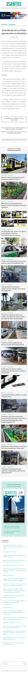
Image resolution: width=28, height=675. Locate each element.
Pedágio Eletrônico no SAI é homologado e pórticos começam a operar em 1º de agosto (14, 633)
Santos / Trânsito (7, 175)
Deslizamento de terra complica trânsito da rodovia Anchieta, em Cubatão (14, 128)
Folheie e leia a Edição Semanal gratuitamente (12, 527)
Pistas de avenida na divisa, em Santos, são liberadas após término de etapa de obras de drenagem (13, 316)
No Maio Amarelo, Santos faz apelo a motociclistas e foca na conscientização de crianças (14, 233)
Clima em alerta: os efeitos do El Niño (13, 565)
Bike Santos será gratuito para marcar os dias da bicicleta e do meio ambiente (13, 205)
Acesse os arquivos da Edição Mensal (11, 532)
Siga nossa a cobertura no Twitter (14, 119)
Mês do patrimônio (8, 575)
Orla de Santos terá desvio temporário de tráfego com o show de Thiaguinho (13, 288)
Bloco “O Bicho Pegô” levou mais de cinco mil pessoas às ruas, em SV (14, 132)
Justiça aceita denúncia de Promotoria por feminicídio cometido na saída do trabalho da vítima (14, 570)
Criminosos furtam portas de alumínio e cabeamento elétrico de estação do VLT (13, 470)
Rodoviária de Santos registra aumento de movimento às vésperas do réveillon (13, 371)
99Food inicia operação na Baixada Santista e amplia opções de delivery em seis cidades (14, 612)
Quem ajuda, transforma (9, 552)
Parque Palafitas (7, 607)
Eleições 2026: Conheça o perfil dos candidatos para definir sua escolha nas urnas (14, 547)
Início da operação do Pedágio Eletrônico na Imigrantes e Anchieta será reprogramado (14, 602)
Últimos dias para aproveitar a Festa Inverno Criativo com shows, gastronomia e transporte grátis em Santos (14, 590)
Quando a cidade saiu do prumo (12, 622)
